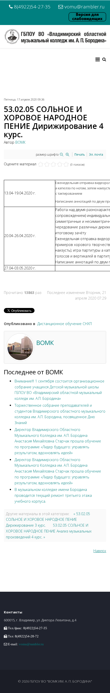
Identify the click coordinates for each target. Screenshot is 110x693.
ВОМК (20, 142)
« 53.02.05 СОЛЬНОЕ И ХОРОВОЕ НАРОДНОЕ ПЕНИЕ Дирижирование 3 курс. (48, 519)
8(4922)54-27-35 (32, 6)
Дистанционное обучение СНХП (64, 323)
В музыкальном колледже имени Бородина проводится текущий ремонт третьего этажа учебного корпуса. (53, 495)
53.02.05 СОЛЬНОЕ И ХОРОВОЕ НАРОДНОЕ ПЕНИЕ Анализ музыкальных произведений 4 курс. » (49, 531)
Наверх (99, 550)
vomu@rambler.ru (84, 6)
